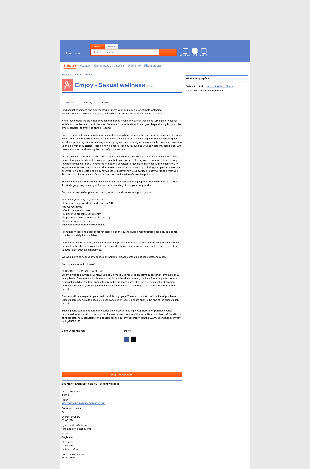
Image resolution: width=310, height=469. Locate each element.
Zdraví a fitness (83, 74)
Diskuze (104, 102)
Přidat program (153, 65)
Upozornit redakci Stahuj (219, 86)
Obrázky (87, 102)
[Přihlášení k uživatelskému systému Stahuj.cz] (244, 66)
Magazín (111, 46)
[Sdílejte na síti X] (134, 339)
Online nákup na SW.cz (109, 65)
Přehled (70, 102)
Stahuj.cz (97, 46)
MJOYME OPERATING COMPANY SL (83, 403)
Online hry (134, 65)
